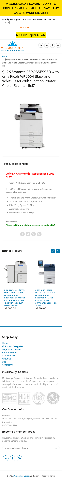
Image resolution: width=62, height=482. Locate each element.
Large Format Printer (11, 349)
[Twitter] (6, 458)
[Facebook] (12, 458)
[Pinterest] (19, 458)
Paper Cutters (8, 355)
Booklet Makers (9, 352)
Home (5, 56)
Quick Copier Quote (32, 35)
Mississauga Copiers (21, 476)
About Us (6, 358)
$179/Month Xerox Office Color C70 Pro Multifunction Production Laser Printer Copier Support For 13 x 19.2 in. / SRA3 (46, 298)
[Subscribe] (56, 448)
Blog (4, 361)
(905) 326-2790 (24, 27)
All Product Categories (12, 346)
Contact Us (7, 365)
